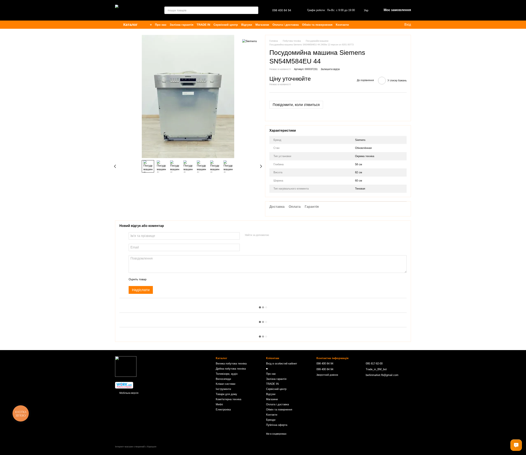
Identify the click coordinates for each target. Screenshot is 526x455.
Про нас (160, 24)
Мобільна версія (128, 393)
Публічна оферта (276, 424)
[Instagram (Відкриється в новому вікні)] (378, 24)
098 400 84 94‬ (281, 10)
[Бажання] (362, 25)
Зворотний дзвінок (327, 374)
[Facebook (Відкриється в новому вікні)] (388, 24)
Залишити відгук (330, 69)
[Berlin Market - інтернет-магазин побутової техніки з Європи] (125, 366)
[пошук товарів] (254, 10)
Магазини (262, 24)
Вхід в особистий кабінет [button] (281, 363)
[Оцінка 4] (173, 279)
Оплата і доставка (285, 24)
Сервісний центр (225, 24)
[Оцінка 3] (166, 279)
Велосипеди (223, 378)
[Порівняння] (370, 25)
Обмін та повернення (317, 24)
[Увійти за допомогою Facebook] (273, 235)
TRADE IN (203, 24)
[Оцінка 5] (179, 279)
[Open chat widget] (516, 445)
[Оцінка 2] (160, 279)
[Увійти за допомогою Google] (280, 235)
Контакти (342, 24)
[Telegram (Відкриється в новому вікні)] (392, 24)
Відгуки (246, 24)
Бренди (270, 419)
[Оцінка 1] (153, 279)
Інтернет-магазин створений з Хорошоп (135, 446)
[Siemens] (249, 41)
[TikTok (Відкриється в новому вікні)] (383, 24)
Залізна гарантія (181, 24)
